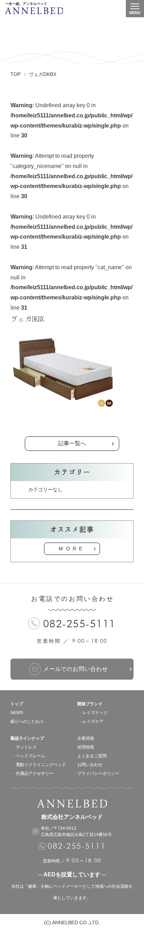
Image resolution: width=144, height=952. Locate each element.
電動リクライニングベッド (41, 764)
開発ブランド (89, 703)
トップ (16, 703)
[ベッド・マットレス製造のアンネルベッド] (34, 10)
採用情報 (85, 747)
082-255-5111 (79, 624)
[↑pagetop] (132, 914)
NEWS (16, 712)
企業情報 (85, 738)
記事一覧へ (72, 443)
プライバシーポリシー (98, 773)
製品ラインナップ (27, 738)
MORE (72, 548)
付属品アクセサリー (34, 773)
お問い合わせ (89, 764)
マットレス (26, 747)
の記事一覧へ (72, 426)
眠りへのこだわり (27, 721)
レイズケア (92, 721)
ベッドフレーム (30, 755)
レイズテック (95, 712)
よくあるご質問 (92, 755)
